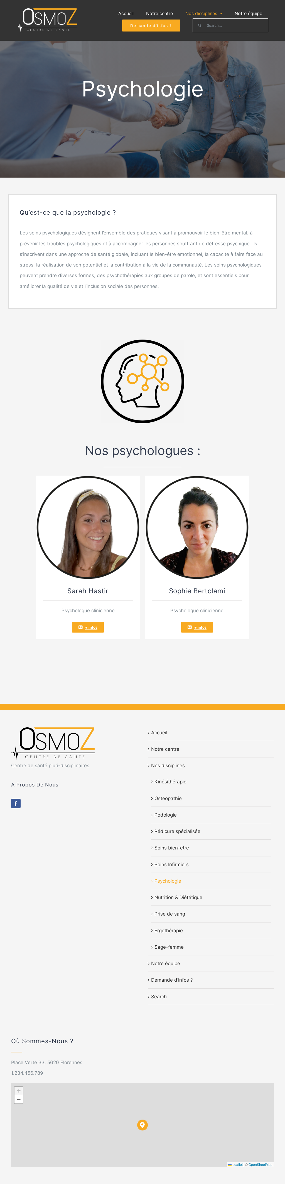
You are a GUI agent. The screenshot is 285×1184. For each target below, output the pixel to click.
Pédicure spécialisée (177, 831)
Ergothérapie (168, 930)
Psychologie (167, 881)
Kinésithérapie (170, 782)
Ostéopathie (168, 798)
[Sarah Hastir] (88, 478)
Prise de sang (169, 914)
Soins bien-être (171, 848)
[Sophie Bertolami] (197, 478)
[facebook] (16, 803)
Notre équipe (165, 963)
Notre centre (165, 749)
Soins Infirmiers (171, 864)
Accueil (159, 732)
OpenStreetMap (260, 1164)
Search (159, 996)
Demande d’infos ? (172, 980)
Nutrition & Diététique (178, 897)
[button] (142, 1125)
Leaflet (237, 1164)
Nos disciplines (168, 765)
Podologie (165, 815)
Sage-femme (169, 947)
